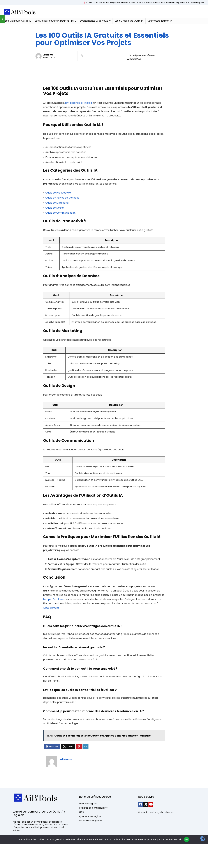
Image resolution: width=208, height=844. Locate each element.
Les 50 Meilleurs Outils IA (129, 20)
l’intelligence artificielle (79, 103)
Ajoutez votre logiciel (90, 816)
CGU (81, 812)
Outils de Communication (60, 212)
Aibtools (48, 54)
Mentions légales (88, 803)
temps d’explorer (53, 599)
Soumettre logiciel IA (160, 20)
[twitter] (145, 804)
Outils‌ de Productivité (58, 192)
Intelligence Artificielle (142, 55)
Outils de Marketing (57, 202)
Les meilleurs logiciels (90, 820)
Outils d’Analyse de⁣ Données (62, 197)
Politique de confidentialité (93, 807)
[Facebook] (140, 804)
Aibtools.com (51, 607)
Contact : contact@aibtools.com (155, 812)
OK (186, 839)
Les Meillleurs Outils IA (18, 20)
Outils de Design (54, 207)
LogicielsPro (134, 59)
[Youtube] (150, 804)
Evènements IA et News (94, 20)
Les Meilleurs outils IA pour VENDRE (55, 20)
